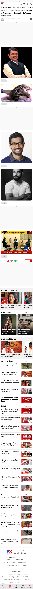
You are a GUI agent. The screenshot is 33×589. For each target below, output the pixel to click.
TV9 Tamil (27, 577)
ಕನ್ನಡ (9, 1)
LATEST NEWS (7, 7)
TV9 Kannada (24, 574)
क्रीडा (23, 7)
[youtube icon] (8, 261)
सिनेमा (27, 7)
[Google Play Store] (11, 559)
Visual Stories (6, 312)
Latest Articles (7, 361)
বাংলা (17, 1)
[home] (1, 7)
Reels (31, 7)
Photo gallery (13, 10)
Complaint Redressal (11, 565)
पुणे (20, 7)
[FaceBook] (15, 553)
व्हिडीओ (3, 406)
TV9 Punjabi (20, 577)
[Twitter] (18, 553)
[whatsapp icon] (15, 261)
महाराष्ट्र (13, 7)
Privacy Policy (22, 565)
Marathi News (4, 10)
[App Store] (20, 560)
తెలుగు (13, 1)
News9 (5, 1)
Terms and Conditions (16, 568)
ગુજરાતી (20, 1)
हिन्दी (2, 1)
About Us (13, 562)
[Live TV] (27, 4)
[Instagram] (21, 553)
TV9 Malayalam (6, 579)
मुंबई (17, 7)
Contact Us (7, 562)
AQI (24, 4)
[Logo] (2, 3)
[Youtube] (25, 553)
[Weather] (21, 4)
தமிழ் (28, 1)
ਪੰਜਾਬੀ (24, 1)
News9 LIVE (19, 579)
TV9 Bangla (5, 577)
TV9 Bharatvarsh (8, 574)
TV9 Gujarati (12, 577)
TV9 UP (13, 579)
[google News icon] (12, 261)
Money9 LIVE (27, 579)
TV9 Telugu (17, 574)
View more (27, 312)
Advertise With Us (22, 562)
